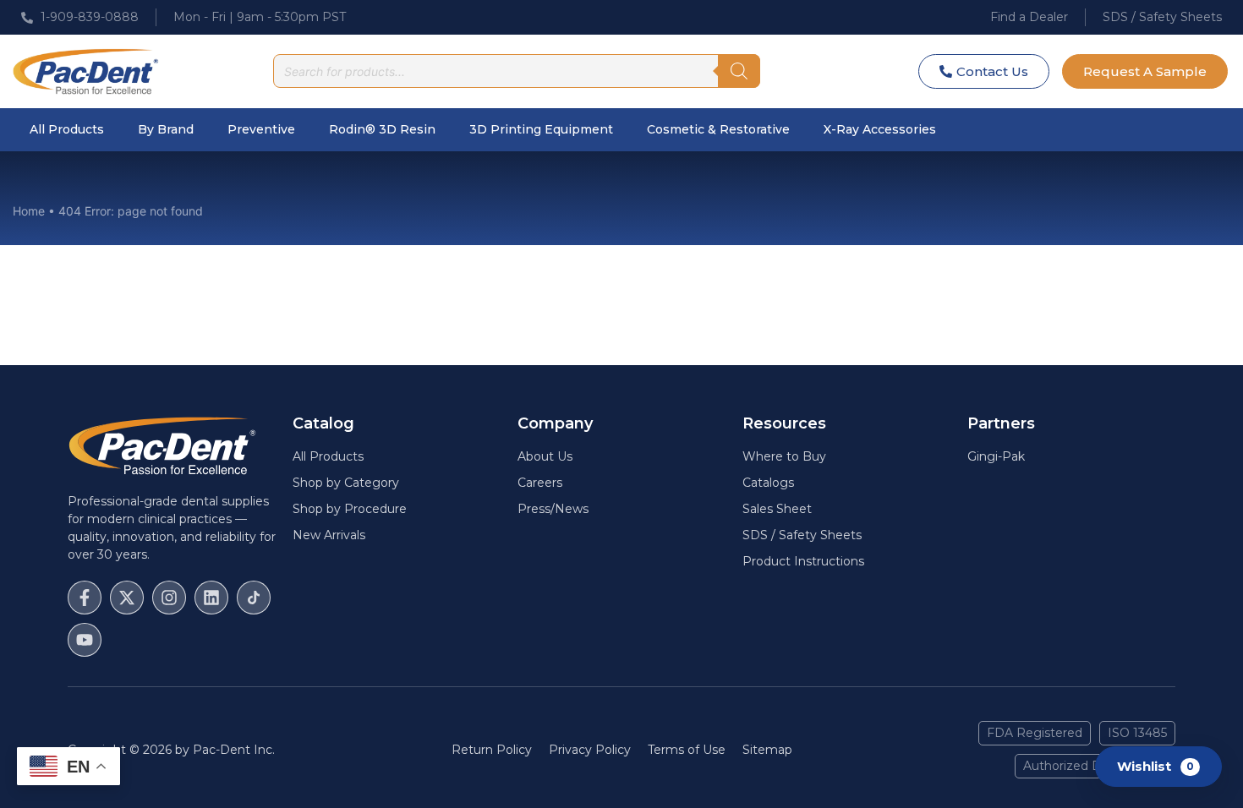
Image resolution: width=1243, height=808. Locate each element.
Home (29, 211)
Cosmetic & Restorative (718, 129)
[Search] (739, 71)
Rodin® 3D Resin (382, 129)
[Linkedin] (211, 597)
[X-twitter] (127, 597)
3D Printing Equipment (541, 129)
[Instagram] (169, 597)
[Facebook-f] (84, 597)
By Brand (166, 129)
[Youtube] (84, 640)
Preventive (261, 129)
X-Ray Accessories (880, 129)
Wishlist (1155, 765)
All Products (67, 129)
